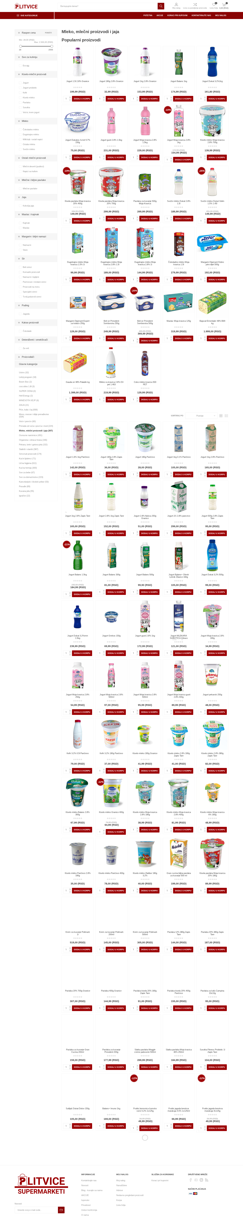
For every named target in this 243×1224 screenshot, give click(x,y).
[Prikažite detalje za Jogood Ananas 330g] (78, 1150)
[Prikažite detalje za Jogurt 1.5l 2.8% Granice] (78, 62)
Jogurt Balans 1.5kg (77, 574)
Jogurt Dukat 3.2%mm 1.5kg (77, 636)
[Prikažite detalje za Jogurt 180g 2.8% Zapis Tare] (111, 438)
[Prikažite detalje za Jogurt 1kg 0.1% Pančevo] (179, 438)
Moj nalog (176, 8)
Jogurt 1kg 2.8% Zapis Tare (77, 516)
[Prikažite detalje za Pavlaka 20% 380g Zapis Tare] (212, 913)
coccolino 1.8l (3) (27, 386)
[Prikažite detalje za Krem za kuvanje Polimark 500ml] (145, 913)
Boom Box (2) (25, 382)
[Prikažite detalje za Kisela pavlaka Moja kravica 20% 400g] (78, 182)
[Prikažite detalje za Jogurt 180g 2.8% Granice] (111, 62)
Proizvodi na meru (31, 287)
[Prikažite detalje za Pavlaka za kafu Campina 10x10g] (212, 972)
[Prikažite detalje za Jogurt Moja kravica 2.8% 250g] (78, 675)
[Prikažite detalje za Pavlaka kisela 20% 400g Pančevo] (179, 972)
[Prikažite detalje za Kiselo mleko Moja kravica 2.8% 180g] (145, 793)
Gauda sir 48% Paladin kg (78, 382)
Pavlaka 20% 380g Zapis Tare (212, 933)
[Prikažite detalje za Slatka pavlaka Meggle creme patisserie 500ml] (145, 1030)
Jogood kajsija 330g (145, 1169)
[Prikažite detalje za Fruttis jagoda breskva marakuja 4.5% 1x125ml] (179, 1089)
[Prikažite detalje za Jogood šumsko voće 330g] (212, 1150)
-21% (67, 544)
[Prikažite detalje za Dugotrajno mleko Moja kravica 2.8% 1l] (145, 243)
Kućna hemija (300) (28, 468)
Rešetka (221, 416)
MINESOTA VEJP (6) (29, 400)
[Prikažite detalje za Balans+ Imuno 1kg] (111, 1089)
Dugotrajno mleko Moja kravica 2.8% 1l (145, 263)
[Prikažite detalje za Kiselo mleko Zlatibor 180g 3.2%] (145, 854)
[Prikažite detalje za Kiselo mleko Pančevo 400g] (111, 854)
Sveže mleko (29, 149)
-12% (101, 782)
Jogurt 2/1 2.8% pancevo (178, 516)
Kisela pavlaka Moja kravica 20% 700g (111, 202)
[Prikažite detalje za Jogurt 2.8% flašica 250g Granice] (145, 496)
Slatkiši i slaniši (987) (28, 449)
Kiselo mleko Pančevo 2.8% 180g (78, 874)
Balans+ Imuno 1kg (111, 1108)
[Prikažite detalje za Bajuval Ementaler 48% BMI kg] (212, 302)
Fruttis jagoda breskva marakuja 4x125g (212, 1109)
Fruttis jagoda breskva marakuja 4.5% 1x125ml (179, 1109)
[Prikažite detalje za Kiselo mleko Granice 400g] (111, 793)
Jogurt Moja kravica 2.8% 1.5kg (145, 141)
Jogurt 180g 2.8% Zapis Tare (111, 458)
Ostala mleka (29, 144)
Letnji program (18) (27, 377)
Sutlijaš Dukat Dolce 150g (77, 1108)
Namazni (27, 245)
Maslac (26, 228)
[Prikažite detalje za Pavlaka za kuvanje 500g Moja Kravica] (145, 182)
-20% (134, 290)
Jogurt (26, 83)
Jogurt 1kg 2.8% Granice (145, 81)
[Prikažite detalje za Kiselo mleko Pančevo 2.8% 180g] (78, 854)
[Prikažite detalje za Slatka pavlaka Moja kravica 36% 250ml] (179, 1030)
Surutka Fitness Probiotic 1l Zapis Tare (212, 1050)
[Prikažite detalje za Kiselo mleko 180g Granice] (145, 734)
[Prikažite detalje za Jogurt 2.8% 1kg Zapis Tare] (111, 496)
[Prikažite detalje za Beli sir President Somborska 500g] (145, 302)
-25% (202, 170)
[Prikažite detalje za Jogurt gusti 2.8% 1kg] (145, 616)
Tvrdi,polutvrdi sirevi (32, 296)
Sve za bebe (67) (27, 472)
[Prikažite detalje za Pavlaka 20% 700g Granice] (78, 972)
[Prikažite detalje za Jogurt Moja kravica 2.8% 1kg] (179, 121)
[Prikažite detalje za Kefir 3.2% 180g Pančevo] (111, 734)
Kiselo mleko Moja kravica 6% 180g (212, 813)
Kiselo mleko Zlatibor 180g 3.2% (145, 874)
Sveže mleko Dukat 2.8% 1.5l (178, 202)
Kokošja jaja (28, 205)
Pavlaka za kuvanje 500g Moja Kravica (145, 202)
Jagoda (26, 314)
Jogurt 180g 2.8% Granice (111, 81)
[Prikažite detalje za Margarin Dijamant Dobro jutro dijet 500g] (212, 243)
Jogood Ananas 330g (77, 1169)
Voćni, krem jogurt (31, 112)
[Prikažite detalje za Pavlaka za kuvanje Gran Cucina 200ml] (78, 1030)
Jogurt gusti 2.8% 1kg (145, 635)
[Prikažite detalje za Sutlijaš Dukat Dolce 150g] (78, 1089)
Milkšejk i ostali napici (33, 139)
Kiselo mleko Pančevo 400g (111, 873)
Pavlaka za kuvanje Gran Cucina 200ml (77, 1050)
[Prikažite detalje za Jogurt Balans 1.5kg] (78, 555)
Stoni (25, 250)
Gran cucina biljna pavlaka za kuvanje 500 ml (179, 874)
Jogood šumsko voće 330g (212, 1169)
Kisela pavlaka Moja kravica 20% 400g (78, 202)
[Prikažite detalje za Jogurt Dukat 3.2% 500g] (212, 555)
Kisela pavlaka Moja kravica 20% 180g (212, 874)
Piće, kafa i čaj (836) (28, 409)
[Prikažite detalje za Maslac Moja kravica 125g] (179, 302)
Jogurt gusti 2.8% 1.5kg (111, 140)
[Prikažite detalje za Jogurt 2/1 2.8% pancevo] (179, 496)
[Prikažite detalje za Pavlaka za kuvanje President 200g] (111, 1030)
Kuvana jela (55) (26, 491)
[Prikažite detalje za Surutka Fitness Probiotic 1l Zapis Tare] (212, 1030)
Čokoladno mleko (31, 129)
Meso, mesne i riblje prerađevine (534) (34, 415)
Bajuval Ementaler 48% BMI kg (212, 322)
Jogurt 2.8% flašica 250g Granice (145, 517)
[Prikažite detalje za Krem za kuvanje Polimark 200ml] (111, 913)
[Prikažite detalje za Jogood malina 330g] (179, 1150)
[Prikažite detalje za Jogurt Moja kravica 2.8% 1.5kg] (145, 121)
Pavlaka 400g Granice (111, 991)
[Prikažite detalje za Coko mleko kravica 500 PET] (145, 363)
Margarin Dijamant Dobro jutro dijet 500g (212, 263)
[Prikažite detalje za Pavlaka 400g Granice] (111, 972)
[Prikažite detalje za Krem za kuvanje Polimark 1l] (78, 913)
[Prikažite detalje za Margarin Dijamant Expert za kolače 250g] (78, 302)
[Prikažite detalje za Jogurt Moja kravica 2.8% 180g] (212, 616)
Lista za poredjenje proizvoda (195, 8)
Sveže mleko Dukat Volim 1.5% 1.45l (212, 202)
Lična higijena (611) (28, 463)
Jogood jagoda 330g (111, 1169)
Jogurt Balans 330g (111, 574)
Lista (226, 416)
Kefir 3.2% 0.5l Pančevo (78, 753)
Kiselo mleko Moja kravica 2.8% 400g (179, 813)
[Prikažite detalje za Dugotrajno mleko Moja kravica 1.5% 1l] (78, 243)
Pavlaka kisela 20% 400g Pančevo (178, 992)
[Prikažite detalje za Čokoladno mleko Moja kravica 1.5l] (179, 243)
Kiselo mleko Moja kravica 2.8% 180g (145, 813)
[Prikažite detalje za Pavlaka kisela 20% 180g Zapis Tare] (145, 972)
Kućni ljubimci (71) (27, 458)
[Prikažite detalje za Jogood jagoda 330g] (111, 1150)
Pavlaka (26, 102)
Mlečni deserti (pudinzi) (33, 166)
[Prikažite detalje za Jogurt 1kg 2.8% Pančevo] (212, 438)
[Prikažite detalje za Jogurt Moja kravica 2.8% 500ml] (111, 675)
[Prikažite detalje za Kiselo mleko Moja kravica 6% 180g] (212, 793)
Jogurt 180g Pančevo (145, 457)
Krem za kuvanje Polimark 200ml (111, 933)
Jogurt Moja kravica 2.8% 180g (212, 636)
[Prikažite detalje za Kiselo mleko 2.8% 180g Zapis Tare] (179, 734)
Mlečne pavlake (30, 188)
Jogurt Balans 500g (145, 574)
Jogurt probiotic (30, 87)
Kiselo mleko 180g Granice (145, 753)
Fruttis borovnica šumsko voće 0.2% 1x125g (145, 1109)
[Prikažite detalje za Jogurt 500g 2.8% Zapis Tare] (212, 496)
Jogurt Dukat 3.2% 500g (212, 574)
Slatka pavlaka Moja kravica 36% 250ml (179, 1050)
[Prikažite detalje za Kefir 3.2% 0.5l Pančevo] (78, 734)
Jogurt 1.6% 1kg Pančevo (77, 457)
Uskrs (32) (24, 372)
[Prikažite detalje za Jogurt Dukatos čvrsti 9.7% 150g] (78, 121)
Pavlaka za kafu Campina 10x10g (212, 992)
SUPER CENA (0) (27, 391)
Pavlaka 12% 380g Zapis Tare (178, 933)
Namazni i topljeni (31, 277)
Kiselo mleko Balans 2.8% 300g (78, 813)
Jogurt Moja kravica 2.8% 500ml (111, 695)
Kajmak (26, 223)
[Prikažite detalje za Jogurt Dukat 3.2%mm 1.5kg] (78, 616)
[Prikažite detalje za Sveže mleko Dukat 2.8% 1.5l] (179, 182)
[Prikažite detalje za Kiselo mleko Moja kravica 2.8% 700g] (212, 121)
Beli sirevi (27, 267)
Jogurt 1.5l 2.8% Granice (77, 81)
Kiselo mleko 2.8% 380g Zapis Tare (212, 754)
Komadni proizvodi (31, 272)
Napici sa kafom (30, 171)
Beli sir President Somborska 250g (111, 322)
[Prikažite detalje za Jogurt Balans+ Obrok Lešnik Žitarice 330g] (179, 555)
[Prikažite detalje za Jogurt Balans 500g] (145, 555)
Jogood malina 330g (178, 1169)
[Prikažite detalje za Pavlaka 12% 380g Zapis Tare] (179, 913)
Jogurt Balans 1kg (178, 81)
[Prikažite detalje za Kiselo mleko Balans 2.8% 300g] (78, 793)
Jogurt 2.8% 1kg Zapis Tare (111, 516)
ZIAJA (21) (24, 405)
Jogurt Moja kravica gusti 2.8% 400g (178, 695)
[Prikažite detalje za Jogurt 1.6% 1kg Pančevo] (78, 438)
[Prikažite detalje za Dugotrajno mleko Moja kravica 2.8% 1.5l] (111, 243)
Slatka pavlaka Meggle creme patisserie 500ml (145, 1050)
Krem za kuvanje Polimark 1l (78, 933)
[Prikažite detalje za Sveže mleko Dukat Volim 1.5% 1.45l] (212, 182)
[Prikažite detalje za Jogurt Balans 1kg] (179, 62)
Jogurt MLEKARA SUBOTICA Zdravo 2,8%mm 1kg (179, 638)
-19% (67, 170)
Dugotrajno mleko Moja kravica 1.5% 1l (77, 263)
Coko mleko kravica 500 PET (145, 383)
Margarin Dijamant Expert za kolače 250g (77, 322)
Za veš (26, 348)
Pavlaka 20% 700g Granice (77, 991)
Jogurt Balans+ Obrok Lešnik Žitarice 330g (179, 575)
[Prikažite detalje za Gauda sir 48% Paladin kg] (78, 363)
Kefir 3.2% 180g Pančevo (111, 753)
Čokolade (27, 331)
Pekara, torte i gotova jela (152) (33, 444)
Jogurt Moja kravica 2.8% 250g (77, 695)
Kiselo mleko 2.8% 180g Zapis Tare (179, 754)
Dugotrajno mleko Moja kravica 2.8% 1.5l (111, 263)
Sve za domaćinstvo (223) (31, 477)
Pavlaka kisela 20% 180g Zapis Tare (145, 992)
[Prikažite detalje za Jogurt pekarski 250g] (212, 675)
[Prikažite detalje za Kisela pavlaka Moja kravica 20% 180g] (212, 854)
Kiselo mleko (29, 97)
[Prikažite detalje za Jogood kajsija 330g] (145, 1150)
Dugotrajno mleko (31, 134)
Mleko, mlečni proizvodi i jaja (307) (36, 430)
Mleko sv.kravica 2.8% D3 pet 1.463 (111, 383)
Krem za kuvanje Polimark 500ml (145, 933)
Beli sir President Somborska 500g (145, 322)
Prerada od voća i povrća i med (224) (36, 426)
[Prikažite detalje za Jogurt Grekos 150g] (111, 616)
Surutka (26, 107)
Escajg (26, 65)
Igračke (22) (24, 495)
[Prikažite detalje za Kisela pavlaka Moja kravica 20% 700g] (111, 182)
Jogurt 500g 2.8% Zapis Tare (212, 517)
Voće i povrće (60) (27, 421)
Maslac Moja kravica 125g (179, 321)
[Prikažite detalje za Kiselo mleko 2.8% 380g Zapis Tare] (212, 734)
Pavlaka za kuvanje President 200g (111, 1050)
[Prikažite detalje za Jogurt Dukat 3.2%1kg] (212, 62)
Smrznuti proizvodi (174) (30, 454)
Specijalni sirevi (30, 292)
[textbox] (107, 6)
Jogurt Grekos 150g (111, 635)
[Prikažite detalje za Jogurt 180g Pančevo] (145, 438)
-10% (168, 109)
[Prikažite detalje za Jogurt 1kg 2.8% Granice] (145, 62)
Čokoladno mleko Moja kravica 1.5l (178, 263)
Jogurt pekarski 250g (212, 694)
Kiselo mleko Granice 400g (111, 812)
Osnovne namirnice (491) (30, 435)
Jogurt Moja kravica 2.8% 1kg (178, 141)
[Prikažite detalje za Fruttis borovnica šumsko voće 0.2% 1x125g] (145, 1089)
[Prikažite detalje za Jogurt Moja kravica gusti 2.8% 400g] (179, 675)
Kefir (25, 92)
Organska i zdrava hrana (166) (33, 440)
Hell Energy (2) (26, 395)
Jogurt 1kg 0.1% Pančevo (179, 457)
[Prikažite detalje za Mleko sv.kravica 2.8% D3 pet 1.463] (111, 363)
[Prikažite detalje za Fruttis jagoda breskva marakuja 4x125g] (212, 1089)
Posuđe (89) (24, 486)
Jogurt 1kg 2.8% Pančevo (212, 457)
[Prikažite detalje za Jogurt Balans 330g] (111, 555)
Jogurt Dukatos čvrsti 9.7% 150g (77, 141)
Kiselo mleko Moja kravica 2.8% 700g (212, 141)
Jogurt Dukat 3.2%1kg (212, 81)
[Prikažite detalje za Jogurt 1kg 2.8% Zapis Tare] (78, 496)
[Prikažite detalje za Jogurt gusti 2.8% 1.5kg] (111, 121)
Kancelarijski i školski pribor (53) (34, 482)
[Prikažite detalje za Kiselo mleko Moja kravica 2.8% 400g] (179, 793)
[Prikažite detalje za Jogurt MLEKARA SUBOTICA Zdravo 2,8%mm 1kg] (179, 616)
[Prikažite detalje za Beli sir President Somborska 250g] (111, 302)
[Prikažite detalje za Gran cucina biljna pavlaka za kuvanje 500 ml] (179, 854)
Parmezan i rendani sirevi (34, 282)
